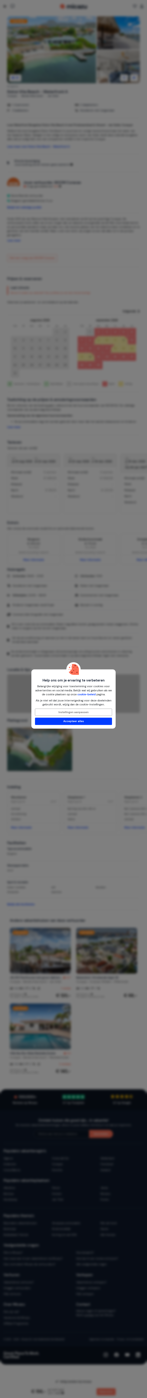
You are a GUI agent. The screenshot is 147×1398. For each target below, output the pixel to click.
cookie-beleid (86, 694)
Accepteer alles (73, 721)
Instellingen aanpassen (73, 712)
